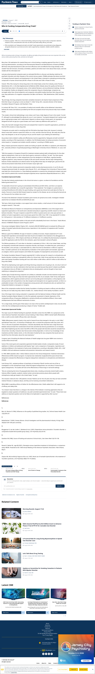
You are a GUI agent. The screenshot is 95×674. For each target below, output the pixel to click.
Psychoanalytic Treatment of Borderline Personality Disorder (56, 471)
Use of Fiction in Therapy (30, 470)
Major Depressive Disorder (73, 6)
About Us (44, 663)
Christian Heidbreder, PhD (30, 543)
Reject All (73, 669)
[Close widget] (92, 636)
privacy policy (29, 489)
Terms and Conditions (47, 630)
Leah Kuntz (27, 528)
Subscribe (59, 486)
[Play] (11, 31)
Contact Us (47, 627)
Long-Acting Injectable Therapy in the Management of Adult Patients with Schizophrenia (50, 6)
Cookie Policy (14, 672)
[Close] (92, 669)
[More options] (64, 31)
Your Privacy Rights (47, 635)
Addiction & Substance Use (8, 494)
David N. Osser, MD (28, 572)
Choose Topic (20, 6)
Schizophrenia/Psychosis (31, 494)
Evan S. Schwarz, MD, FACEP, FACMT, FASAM (34, 556)
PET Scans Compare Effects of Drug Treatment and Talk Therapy (10, 471)
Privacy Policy (47, 632)
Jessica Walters (27, 511)
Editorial (47, 628)
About (47, 623)
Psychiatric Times (6, 22)
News (45, 2)
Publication (63, 2)
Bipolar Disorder (20, 494)
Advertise (47, 625)
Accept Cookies (83, 669)
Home (38, 663)
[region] (47, 669)
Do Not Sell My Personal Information (47, 633)
